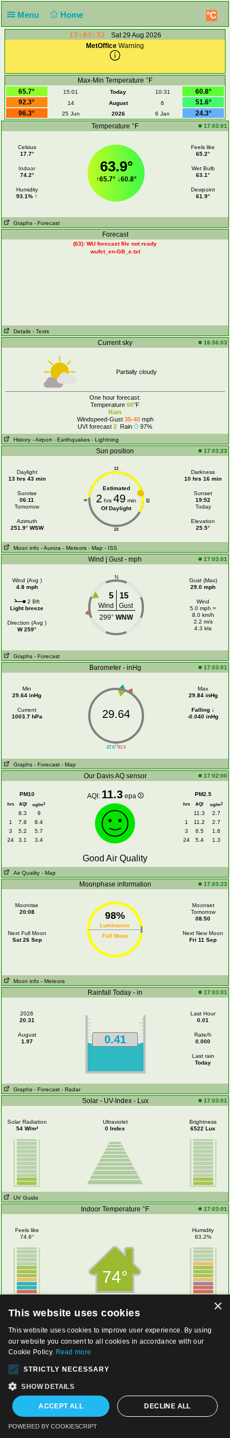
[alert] (115, 1366)
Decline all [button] (167, 1406)
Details (20, 331)
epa (131, 796)
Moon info (24, 548)
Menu (29, 15)
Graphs (21, 223)
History (20, 440)
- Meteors (75, 548)
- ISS (110, 548)
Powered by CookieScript (52, 1426)
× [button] (217, 1306)
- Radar (70, 1089)
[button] (13, 1369)
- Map (95, 548)
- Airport (42, 440)
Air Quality (25, 873)
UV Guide (24, 1198)
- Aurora (51, 548)
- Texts (40, 331)
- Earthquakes (72, 440)
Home (73, 15)
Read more (74, 1352)
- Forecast (47, 223)
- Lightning (105, 440)
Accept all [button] (61, 1406)
